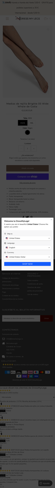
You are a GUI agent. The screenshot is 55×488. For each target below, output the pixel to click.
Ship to (9, 234)
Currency (10, 252)
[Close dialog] (51, 219)
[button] (27, 238)
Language (11, 243)
